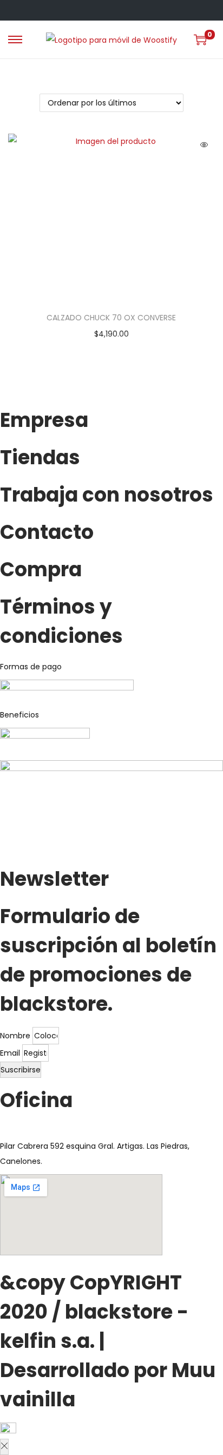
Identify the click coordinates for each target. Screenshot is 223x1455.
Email (11, 1053)
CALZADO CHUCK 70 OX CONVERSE (111, 317)
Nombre (16, 1035)
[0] (200, 39)
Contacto (47, 532)
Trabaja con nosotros (106, 495)
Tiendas (40, 457)
